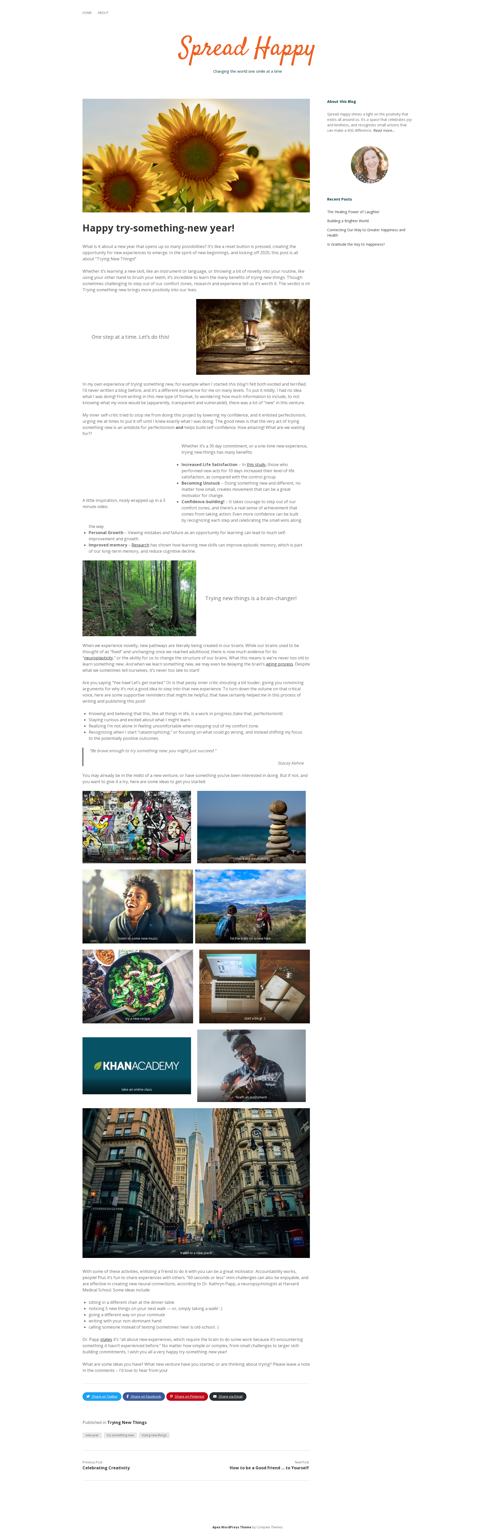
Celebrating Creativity (106, 1468)
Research (140, 545)
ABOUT (103, 13)
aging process (279, 664)
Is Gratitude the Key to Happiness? (356, 244)
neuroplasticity (98, 658)
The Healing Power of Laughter (353, 211)
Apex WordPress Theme (231, 1527)
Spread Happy (247, 49)
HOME (87, 13)
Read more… (384, 130)
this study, (257, 464)
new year (92, 1435)
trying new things (154, 1435)
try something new (120, 1435)
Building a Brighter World (348, 220)
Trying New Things (127, 1422)
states (106, 1339)
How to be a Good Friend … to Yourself (269, 1468)
